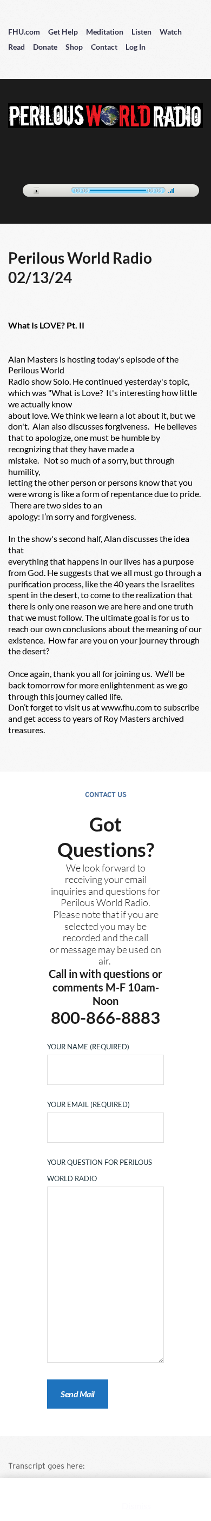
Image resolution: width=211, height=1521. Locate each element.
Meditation (104, 31)
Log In (136, 46)
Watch (171, 31)
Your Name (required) (88, 1046)
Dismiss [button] (136, 1505)
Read (16, 46)
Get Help (63, 31)
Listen (141, 31)
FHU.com (24, 31)
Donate (45, 46)
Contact (104, 46)
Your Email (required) (88, 1104)
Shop (74, 46)
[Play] (36, 191)
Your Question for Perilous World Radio (99, 1170)
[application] (105, 188)
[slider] (171, 190)
